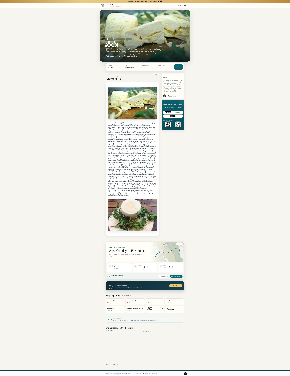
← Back (106, 35)
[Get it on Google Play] (178, 112)
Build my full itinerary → (176, 276)
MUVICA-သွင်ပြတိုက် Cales (144, 267)
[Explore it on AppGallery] (173, 116)
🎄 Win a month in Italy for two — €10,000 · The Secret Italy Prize (144, 1)
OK (185, 373)
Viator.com (116, 364)
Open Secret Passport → (176, 285)
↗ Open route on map (163, 276)
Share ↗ (156, 74)
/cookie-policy (152, 374)
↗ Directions (179, 67)
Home (179, 5)
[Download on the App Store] (168, 112)
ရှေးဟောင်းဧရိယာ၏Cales (169, 267)
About (186, 5)
